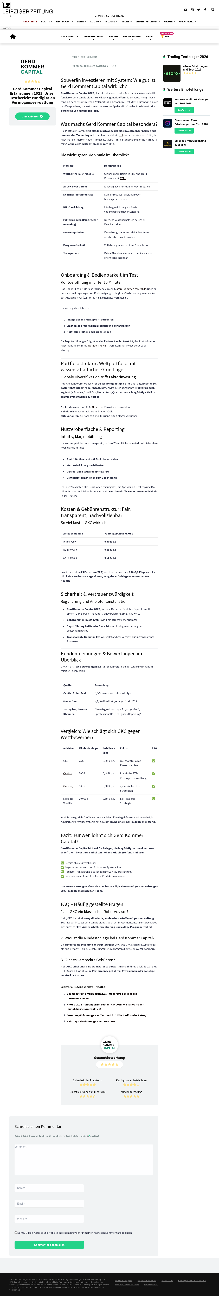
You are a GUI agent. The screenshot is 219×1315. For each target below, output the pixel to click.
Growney (68, 786)
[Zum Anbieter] (32, 66)
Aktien (95, 407)
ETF (121, 135)
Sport (125, 21)
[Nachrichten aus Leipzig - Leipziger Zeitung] (27, 9)
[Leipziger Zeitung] (12, 35)
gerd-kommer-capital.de (131, 289)
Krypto (150, 36)
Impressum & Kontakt (147, 1280)
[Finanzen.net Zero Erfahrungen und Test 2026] (167, 122)
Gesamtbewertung (109, 1057)
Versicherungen (93, 36)
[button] (51, 21)
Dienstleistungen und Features (88, 1091)
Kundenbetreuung (131, 1091)
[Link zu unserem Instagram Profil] (192, 9)
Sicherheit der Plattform (87, 1080)
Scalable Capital (97, 345)
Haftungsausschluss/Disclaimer (192, 1280)
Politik (45, 21)
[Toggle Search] (212, 9)
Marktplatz (186, 21)
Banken (113, 36)
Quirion (67, 773)
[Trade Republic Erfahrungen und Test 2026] (167, 101)
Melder (168, 21)
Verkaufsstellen (151, 1284)
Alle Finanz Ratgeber (123, 1280)
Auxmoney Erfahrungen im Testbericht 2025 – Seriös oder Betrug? (107, 1015)
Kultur (94, 21)
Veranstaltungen (147, 21)
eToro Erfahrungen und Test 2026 (195, 68)
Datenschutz (167, 1280)
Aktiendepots (69, 36)
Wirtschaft (63, 21)
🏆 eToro (166, 36)
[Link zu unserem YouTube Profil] (185, 9)
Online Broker (132, 36)
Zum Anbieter (30, 116)
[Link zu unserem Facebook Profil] (205, 9)
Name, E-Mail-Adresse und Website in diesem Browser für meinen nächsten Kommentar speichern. (74, 1232)
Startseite (30, 21)
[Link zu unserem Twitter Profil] (198, 9)
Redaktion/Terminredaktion (127, 1284)
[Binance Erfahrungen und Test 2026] (167, 143)
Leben (80, 21)
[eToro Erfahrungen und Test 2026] (172, 73)
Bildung (110, 21)
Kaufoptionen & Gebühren (131, 1080)
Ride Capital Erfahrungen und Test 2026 (91, 1021)
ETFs (123, 178)
